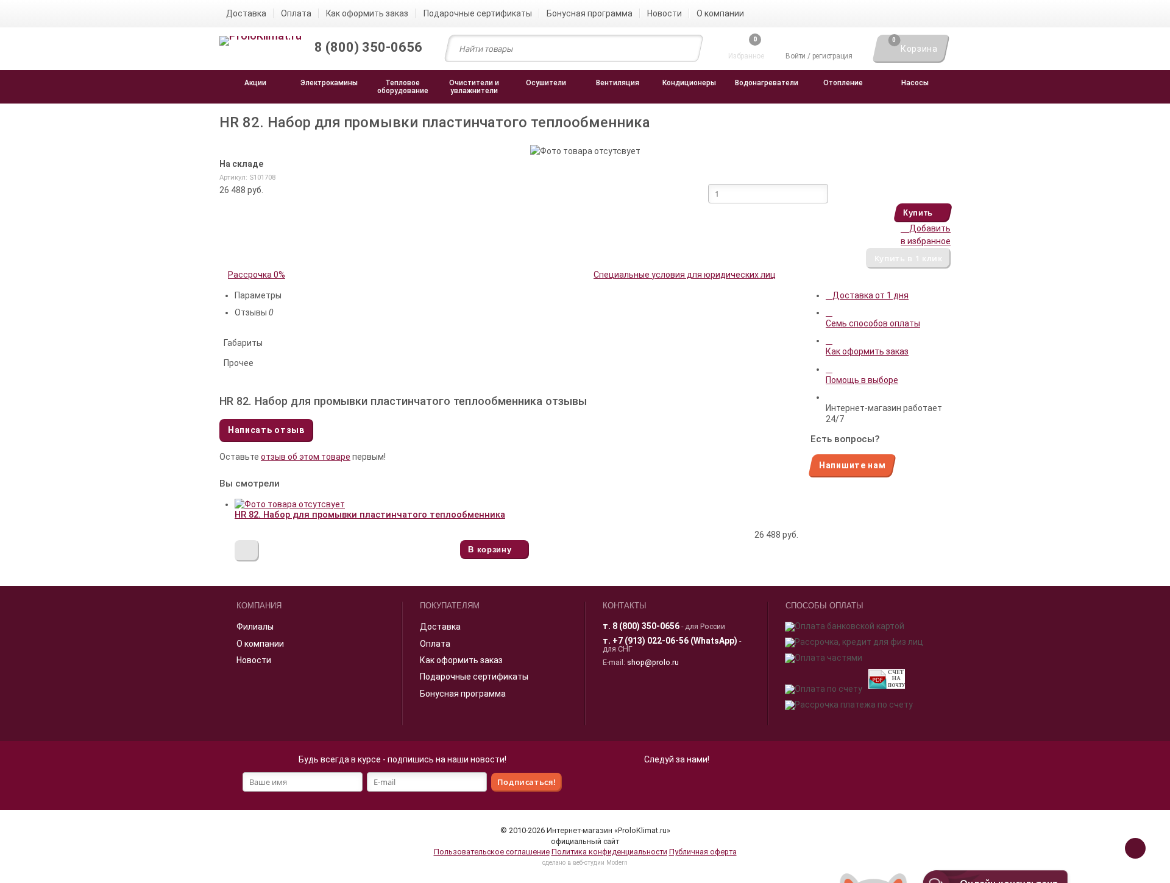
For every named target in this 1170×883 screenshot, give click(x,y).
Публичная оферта (703, 851)
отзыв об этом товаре (305, 457)
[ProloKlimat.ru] (260, 41)
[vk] (690, 784)
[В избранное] (247, 550)
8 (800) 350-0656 (645, 626)
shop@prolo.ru (653, 662)
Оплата (435, 644)
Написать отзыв (266, 430)
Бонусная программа (463, 693)
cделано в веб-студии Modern (585, 862)
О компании (260, 644)
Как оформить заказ (461, 660)
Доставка (440, 626)
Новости (253, 660)
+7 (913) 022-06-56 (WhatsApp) (674, 641)
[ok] (663, 784)
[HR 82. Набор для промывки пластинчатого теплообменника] (290, 504)
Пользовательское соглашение (492, 851)
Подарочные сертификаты (474, 676)
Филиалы (255, 626)
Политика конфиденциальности (609, 851)
